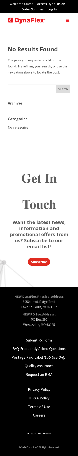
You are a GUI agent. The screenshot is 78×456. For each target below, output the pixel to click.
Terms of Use (39, 406)
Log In (52, 9)
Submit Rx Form (39, 340)
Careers (39, 415)
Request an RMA (39, 374)
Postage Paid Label (39, 357)
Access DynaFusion (51, 4)
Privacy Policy (39, 389)
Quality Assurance (39, 365)
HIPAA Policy (39, 398)
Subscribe (39, 262)
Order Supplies (32, 9)
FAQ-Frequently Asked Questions (39, 348)
